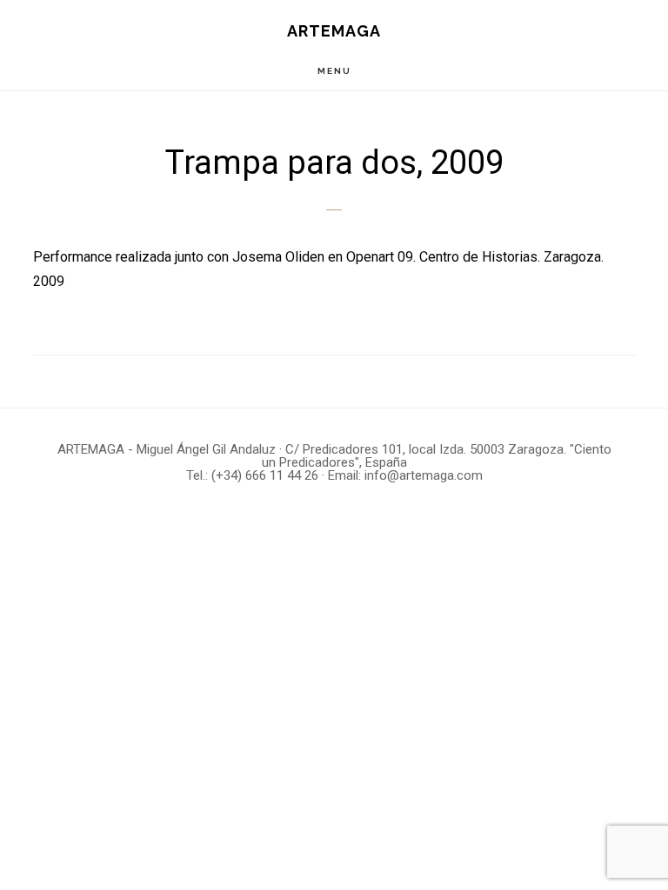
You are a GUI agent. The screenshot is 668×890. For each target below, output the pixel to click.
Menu (334, 71)
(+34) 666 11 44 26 (264, 475)
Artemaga (334, 31)
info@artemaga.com (423, 475)
